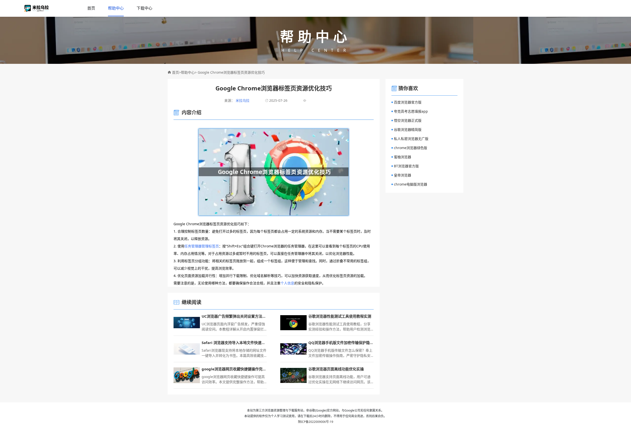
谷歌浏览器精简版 (407, 129)
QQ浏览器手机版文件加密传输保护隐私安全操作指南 (341, 342)
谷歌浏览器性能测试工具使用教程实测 (339, 316)
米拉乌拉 (242, 100)
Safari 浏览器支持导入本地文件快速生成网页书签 (234, 342)
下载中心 (144, 8)
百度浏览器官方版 (407, 102)
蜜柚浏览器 (402, 157)
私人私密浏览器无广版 (411, 138)
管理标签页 (210, 246)
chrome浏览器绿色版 (410, 147)
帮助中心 (116, 8)
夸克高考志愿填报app (411, 111)
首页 (91, 8)
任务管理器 (193, 246)
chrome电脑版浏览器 (410, 184)
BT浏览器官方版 (406, 166)
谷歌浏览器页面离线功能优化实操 (336, 368)
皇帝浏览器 (402, 175)
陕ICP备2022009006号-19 (315, 422)
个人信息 (287, 283)
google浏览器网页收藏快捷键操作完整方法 (234, 368)
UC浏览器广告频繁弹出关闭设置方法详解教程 (234, 316)
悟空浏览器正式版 (407, 120)
